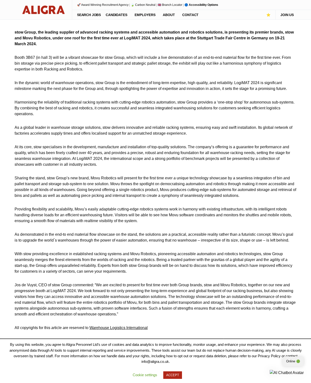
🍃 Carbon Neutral (143, 5)
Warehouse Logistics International (118, 328)
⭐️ (268, 15)
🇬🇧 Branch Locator (170, 5)
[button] (16, 9)
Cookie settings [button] (145, 375)
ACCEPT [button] (172, 375)
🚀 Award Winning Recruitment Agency (103, 5)
